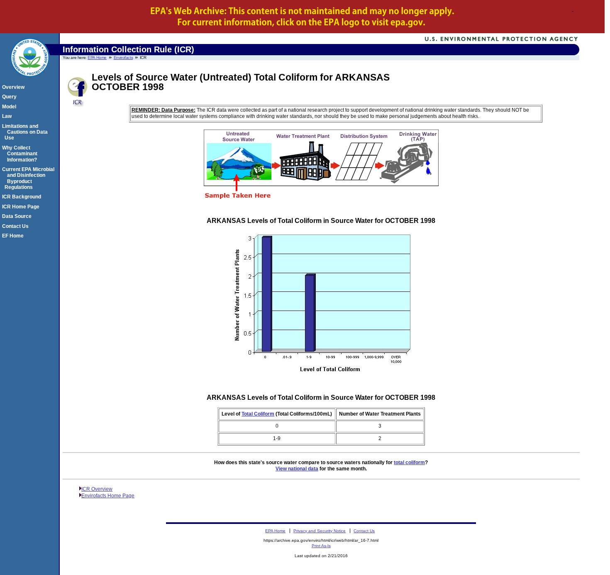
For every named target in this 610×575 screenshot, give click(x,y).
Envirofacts (123, 57)
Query (11, 97)
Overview (14, 87)
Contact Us (17, 226)
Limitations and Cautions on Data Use (26, 132)
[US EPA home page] (30, 81)
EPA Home (97, 57)
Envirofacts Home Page (107, 496)
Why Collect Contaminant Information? (21, 154)
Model (10, 107)
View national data (297, 469)
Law (8, 116)
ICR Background (23, 197)
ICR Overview (96, 489)
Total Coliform (258, 414)
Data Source (18, 216)
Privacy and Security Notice (319, 531)
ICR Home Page (22, 207)
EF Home (14, 236)
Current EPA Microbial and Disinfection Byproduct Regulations (29, 178)
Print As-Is (321, 545)
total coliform (409, 462)
